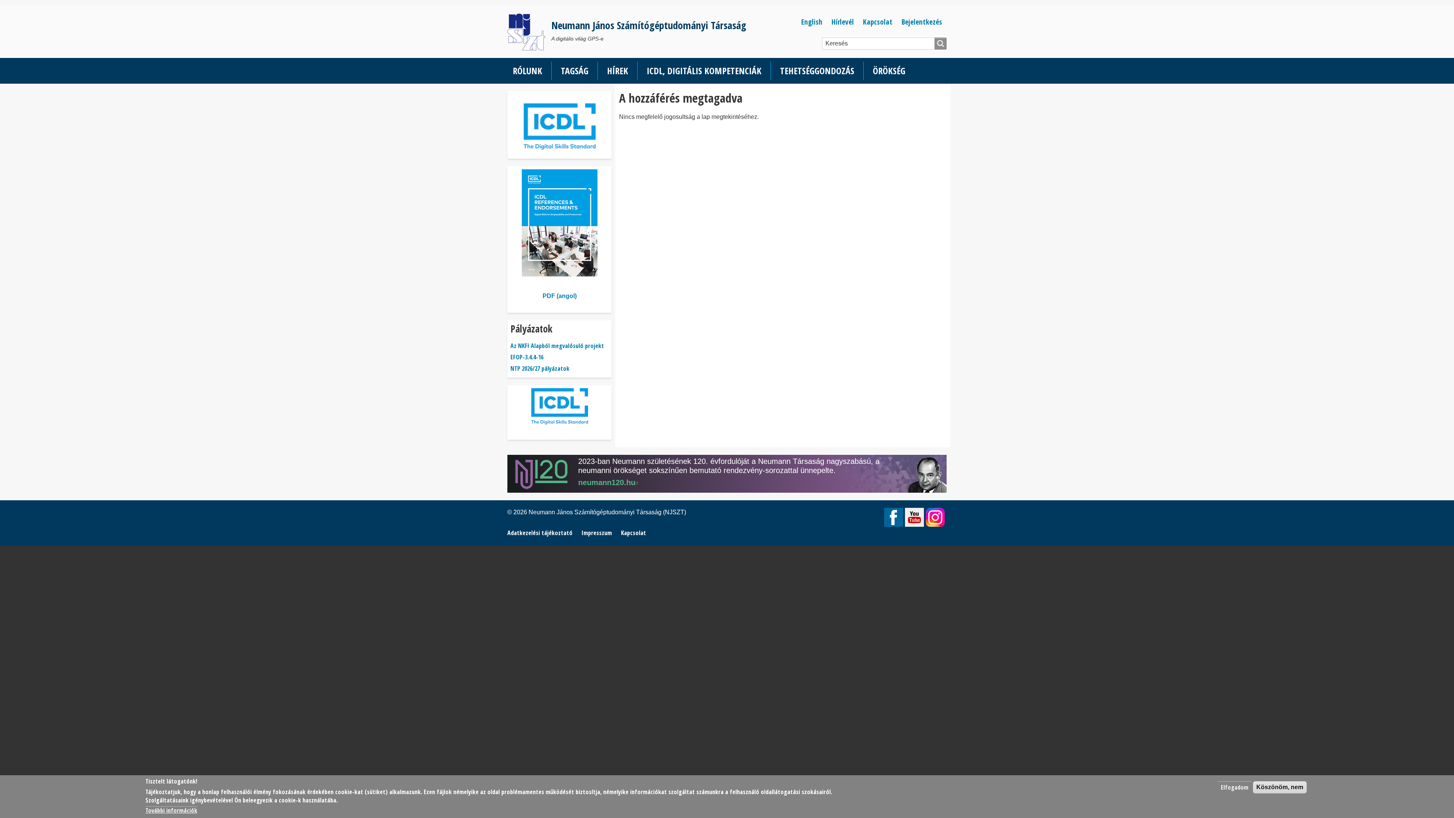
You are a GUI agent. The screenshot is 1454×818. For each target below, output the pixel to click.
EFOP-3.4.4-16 (526, 357)
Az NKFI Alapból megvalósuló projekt (557, 346)
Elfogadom (1234, 787)
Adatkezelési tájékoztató (540, 533)
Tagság (574, 70)
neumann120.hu (606, 482)
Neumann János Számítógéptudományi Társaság (648, 25)
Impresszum (597, 533)
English (811, 22)
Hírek (617, 70)
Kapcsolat (877, 22)
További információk (171, 810)
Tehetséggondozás (817, 70)
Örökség (889, 70)
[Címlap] (529, 32)
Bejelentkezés (922, 22)
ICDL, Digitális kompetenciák (704, 70)
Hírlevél (843, 22)
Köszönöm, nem (1279, 787)
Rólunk (527, 70)
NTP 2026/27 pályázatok (539, 368)
